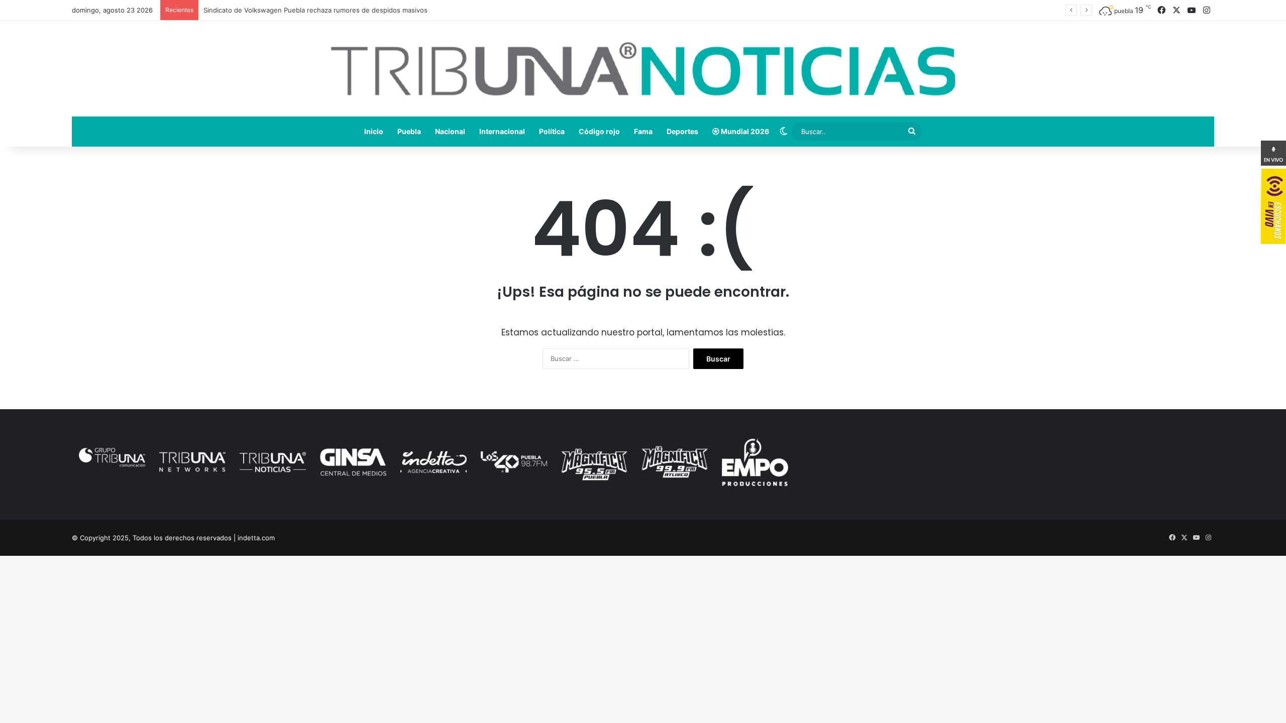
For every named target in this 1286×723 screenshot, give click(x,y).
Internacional (502, 131)
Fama (643, 131)
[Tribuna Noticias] (643, 68)
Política (552, 131)
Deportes (682, 131)
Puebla (409, 131)
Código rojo (599, 131)
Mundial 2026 (744, 131)
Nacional (450, 131)
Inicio (373, 131)
